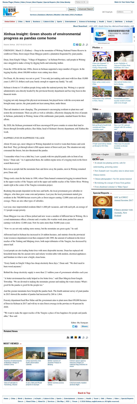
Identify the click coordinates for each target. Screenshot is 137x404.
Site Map (60, 401)
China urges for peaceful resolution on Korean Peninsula (122, 146)
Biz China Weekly (63, 2)
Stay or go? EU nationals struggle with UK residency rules (123, 127)
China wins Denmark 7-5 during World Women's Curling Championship (100, 65)
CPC (96, 26)
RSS (72, 15)
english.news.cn (98, 401)
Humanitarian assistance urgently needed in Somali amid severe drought (122, 100)
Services (33, 15)
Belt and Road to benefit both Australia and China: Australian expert (101, 127)
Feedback (78, 15)
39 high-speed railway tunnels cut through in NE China (101, 145)
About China (30, 401)
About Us (41, 401)
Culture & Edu (48, 22)
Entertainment (70, 22)
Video (23, 2)
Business (36, 22)
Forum (28, 2)
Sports (59, 22)
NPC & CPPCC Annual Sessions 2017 (123, 199)
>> (101, 48)
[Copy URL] (79, 337)
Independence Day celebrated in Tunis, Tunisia (101, 99)
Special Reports (50, 2)
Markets (50, 15)
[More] (80, 44)
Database (41, 15)
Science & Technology (87, 22)
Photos (17, 2)
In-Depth (129, 22)
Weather (57, 15)
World (28, 22)
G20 (91, 26)
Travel (109, 22)
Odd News (119, 22)
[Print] (75, 337)
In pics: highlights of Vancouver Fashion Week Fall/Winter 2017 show (122, 65)
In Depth (38, 398)
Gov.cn (20, 401)
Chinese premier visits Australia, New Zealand (123, 212)
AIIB (132, 26)
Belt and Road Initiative (121, 26)
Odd (102, 398)
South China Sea (105, 26)
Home (6, 398)
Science (80, 398)
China (20, 22)
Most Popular (37, 2)
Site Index (65, 15)
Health (101, 22)
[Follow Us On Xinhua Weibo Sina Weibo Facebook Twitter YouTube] (81, 2)
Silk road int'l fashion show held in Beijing (123, 83)
